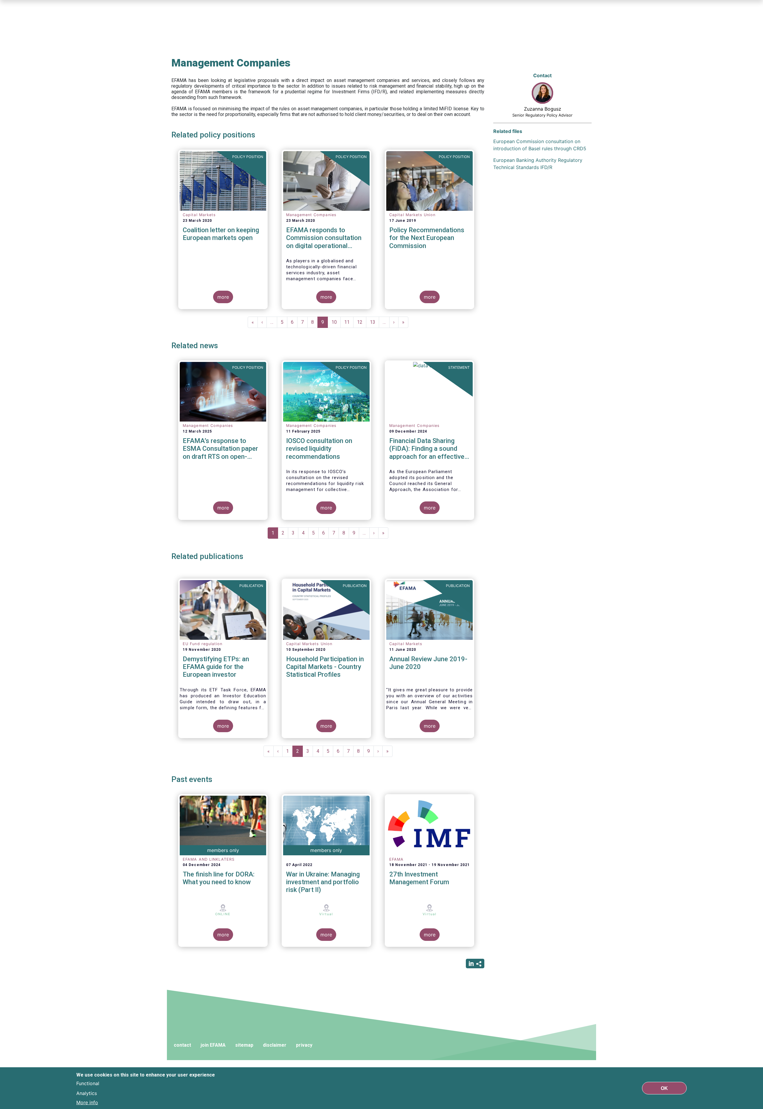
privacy (304, 1045)
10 (336, 322)
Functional (87, 1083)
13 (374, 322)
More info (87, 1102)
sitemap (244, 1045)
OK (664, 1088)
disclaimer (274, 1045)
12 (361, 322)
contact (182, 1045)
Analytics (86, 1093)
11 (348, 322)
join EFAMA (213, 1045)
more (223, 297)
